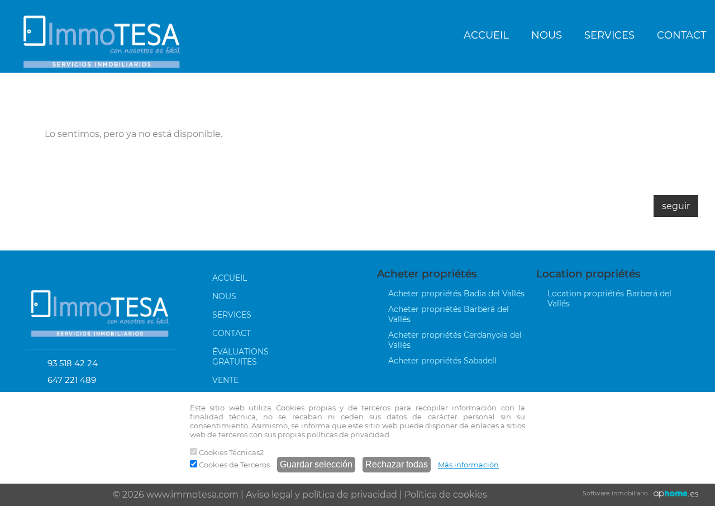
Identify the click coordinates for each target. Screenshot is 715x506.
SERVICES (609, 35)
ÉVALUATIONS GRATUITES (240, 357)
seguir (676, 206)
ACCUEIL (486, 35)
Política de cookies (445, 494)
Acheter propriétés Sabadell (442, 361)
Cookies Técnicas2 (230, 452)
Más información (468, 464)
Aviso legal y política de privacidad (321, 494)
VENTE (225, 380)
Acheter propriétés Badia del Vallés (456, 294)
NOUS (546, 35)
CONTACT (231, 333)
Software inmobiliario (615, 493)
